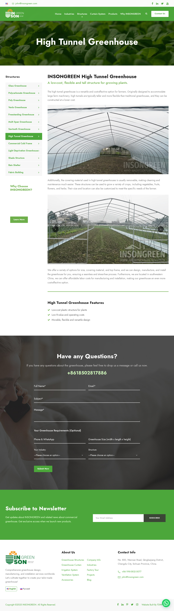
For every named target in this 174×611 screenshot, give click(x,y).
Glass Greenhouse (17, 85)
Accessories (67, 579)
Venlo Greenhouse (17, 107)
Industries (69, 13)
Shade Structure (16, 158)
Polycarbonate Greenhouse (21, 93)
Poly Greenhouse (16, 100)
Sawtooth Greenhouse (19, 129)
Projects (91, 574)
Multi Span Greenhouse (20, 121)
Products (112, 13)
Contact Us (160, 13)
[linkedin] (157, 3)
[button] (166, 603)
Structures (82, 13)
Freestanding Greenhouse (21, 114)
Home (58, 13)
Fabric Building (15, 172)
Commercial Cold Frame (20, 143)
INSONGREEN (29, 604)
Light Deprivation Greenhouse (23, 150)
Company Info (94, 559)
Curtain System (97, 13)
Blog (89, 579)
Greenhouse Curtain (71, 565)
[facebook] (152, 3)
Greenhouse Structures (73, 559)
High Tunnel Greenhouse (20, 136)
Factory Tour (93, 570)
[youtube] (167, 3)
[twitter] (162, 3)
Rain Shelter (14, 165)
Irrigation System (70, 570)
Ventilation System (70, 574)
